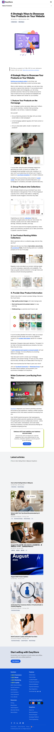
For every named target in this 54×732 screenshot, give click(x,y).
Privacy (27, 726)
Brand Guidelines (33, 712)
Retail (14, 677)
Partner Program (33, 714)
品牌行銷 (13, 550)
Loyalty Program (24, 640)
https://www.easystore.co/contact (31, 70)
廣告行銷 (22, 550)
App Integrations (33, 689)
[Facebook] (11, 723)
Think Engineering (33, 719)
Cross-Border (14, 696)
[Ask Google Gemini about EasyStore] (36, 703)
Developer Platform (34, 717)
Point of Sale (32, 677)
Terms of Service (21, 726)
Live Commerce (14, 692)
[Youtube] (23, 723)
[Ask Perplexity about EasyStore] (39, 703)
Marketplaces (14, 689)
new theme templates (23, 175)
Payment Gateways (34, 686)
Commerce (16, 675)
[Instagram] (14, 723)
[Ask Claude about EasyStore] (33, 703)
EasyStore (13, 408)
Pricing (12, 703)
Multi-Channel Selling (16, 685)
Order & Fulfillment (33, 684)
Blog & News (14, 705)
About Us (31, 710)
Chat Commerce (15, 694)
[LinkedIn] (17, 723)
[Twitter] (20, 723)
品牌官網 (17, 550)
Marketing (16, 680)
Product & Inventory (34, 682)
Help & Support (14, 707)
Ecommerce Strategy (18, 518)
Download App (33, 691)
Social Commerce (15, 687)
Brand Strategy (21, 486)
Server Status (14, 712)
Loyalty (15, 682)
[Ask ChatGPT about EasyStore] (30, 703)
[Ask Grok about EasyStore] (42, 703)
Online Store (14, 21)
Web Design (21, 21)
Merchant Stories (15, 710)
